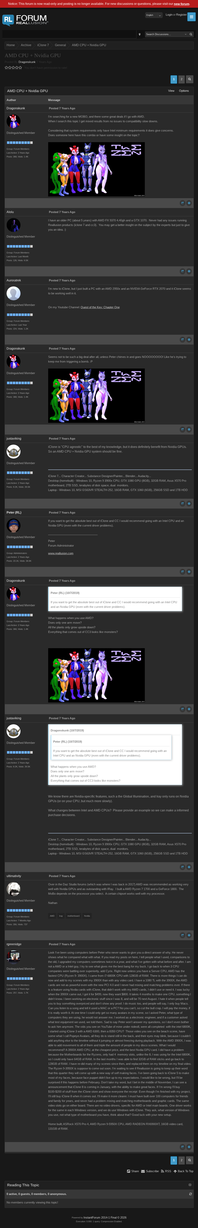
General (60, 45)
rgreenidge (14, 944)
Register (181, 14)
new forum (181, 4)
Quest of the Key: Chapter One (100, 307)
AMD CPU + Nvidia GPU (89, 45)
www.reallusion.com (60, 553)
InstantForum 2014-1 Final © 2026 (105, 1217)
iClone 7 (43, 45)
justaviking (14, 438)
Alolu (10, 212)
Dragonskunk (27, 62)
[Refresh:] (190, 1194)
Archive (26, 45)
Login (169, 14)
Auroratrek (14, 280)
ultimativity (14, 876)
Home (11, 45)
